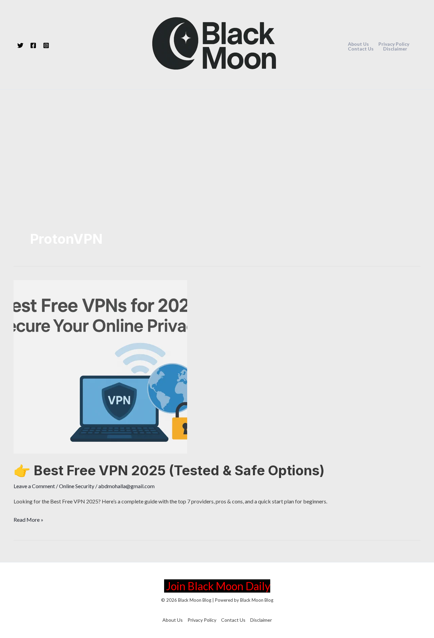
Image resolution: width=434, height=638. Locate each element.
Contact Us (361, 48)
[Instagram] (46, 45)
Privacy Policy (393, 44)
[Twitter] (20, 45)
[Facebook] (33, 45)
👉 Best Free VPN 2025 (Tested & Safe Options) (169, 470)
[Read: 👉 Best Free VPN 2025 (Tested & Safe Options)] (100, 366)
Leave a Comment (34, 486)
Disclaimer (395, 48)
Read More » (28, 520)
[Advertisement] (217, 140)
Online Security (76, 486)
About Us (358, 44)
